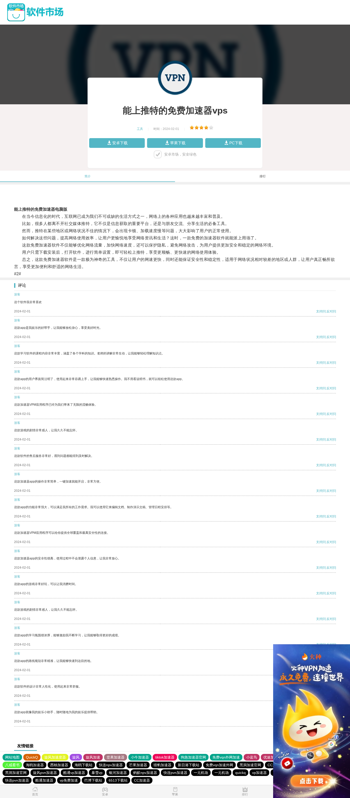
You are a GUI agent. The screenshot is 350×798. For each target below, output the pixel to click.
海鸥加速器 (35, 765)
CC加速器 (142, 780)
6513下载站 (118, 780)
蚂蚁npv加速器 (145, 773)
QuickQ (32, 757)
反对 (329, 311)
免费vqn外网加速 (226, 757)
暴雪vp (96, 773)
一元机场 (201, 773)
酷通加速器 (44, 780)
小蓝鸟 (251, 757)
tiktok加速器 (164, 757)
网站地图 (12, 757)
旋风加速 (93, 757)
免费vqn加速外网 (219, 765)
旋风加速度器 (55, 757)
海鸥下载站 (83, 765)
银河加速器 (118, 773)
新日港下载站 (188, 765)
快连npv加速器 (111, 765)
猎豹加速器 (162, 765)
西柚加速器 (59, 765)
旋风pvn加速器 (45, 773)
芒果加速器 (138, 765)
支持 (319, 311)
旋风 (75, 757)
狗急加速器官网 (193, 757)
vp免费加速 (69, 780)
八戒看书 (12, 765)
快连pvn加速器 (175, 773)
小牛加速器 (140, 757)
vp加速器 (259, 773)
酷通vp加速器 (74, 773)
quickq (240, 773)
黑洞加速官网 (250, 765)
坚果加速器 (116, 757)
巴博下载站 (93, 780)
